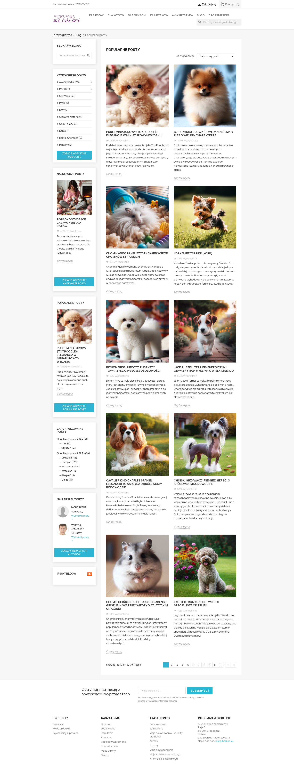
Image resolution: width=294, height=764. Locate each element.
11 (221, 665)
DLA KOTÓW (116, 15)
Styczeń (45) (69, 447)
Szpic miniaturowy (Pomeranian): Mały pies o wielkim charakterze (203, 133)
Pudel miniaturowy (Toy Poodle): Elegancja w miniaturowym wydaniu (71, 355)
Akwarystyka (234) (69, 82)
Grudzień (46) (69, 457)
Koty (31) (64, 109)
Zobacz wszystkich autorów (74, 552)
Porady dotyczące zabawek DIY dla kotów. (71, 223)
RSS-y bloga (66, 573)
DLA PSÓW (96, 15)
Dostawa (106, 724)
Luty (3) (66, 443)
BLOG (201, 15)
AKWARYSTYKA (182, 15)
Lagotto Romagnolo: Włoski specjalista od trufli (196, 603)
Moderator (78, 507)
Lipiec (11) (67, 479)
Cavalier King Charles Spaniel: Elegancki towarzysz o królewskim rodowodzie (134, 484)
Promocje (58, 724)
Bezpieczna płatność (113, 741)
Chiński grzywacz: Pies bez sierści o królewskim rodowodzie (202, 482)
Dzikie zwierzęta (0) (70, 137)
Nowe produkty (61, 728)
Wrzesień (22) (69, 470)
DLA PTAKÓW (159, 15)
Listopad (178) (69, 462)
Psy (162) (64, 89)
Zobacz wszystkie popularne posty (74, 407)
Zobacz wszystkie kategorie (74, 155)
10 (215, 665)
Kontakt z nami (109, 746)
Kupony (154, 745)
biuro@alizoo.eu (224, 741)
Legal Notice (108, 728)
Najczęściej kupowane (66, 733)
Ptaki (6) (64, 102)
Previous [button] (55, 227)
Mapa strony (108, 750)
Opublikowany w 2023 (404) (73, 453)
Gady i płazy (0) (68, 123)
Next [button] (94, 227)
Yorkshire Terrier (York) (193, 253)
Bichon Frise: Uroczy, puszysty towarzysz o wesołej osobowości (133, 369)
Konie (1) (64, 130)
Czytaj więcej (65, 260)
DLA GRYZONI (137, 15)
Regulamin (107, 733)
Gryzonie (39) (67, 96)
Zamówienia (156, 728)
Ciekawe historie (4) (71, 116)
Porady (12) (65, 144)
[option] (74, 221)
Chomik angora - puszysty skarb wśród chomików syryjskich (137, 255)
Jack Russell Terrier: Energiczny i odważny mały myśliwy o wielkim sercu (204, 369)
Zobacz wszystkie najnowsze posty (74, 281)
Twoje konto (160, 718)
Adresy (154, 741)
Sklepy (105, 755)
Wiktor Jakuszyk (77, 527)
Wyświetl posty (80, 515)
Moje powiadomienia (161, 749)
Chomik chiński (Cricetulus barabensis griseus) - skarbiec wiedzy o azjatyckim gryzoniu (137, 605)
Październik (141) (71, 466)
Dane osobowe (158, 724)
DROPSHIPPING (218, 15)
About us (106, 737)
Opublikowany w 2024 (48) (73, 439)
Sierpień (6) (68, 475)
